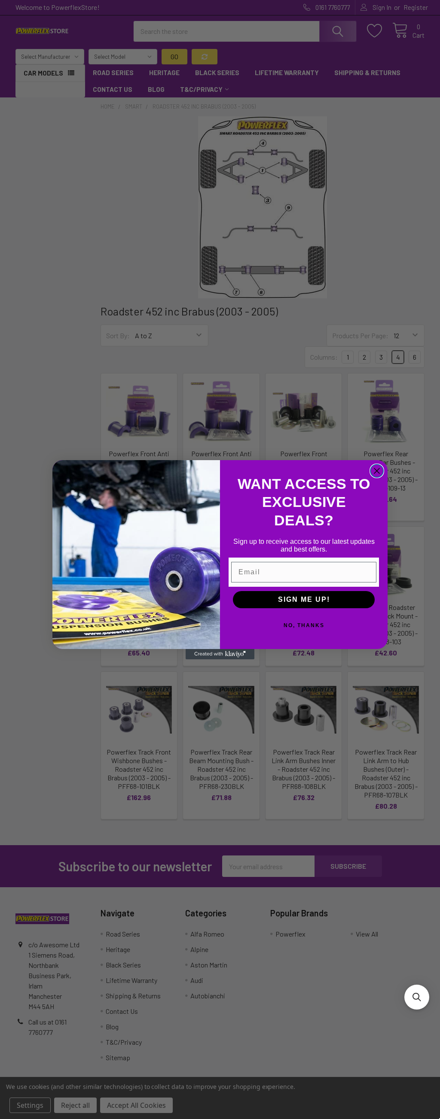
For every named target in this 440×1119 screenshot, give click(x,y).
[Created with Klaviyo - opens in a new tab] (220, 654)
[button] (416, 997)
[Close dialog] (376, 470)
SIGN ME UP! (304, 599)
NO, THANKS (304, 625)
